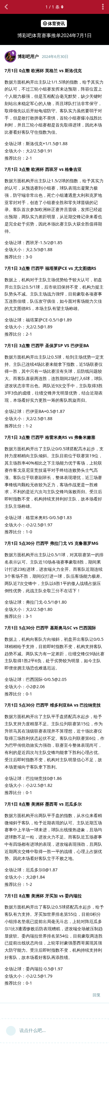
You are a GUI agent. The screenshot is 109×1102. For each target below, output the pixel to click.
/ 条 (52, 7)
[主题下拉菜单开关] (103, 7)
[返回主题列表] (6, 7)
